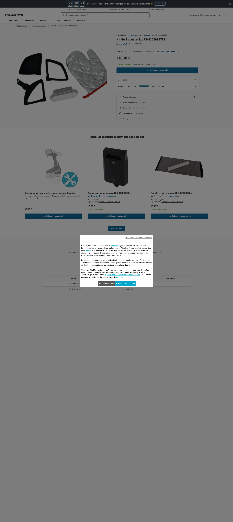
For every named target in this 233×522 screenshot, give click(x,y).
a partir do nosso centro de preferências (122, 275)
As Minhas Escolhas (106, 283)
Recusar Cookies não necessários (138, 238)
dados (88, 250)
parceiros (115, 245)
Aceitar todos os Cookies (125, 283)
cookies (119, 277)
